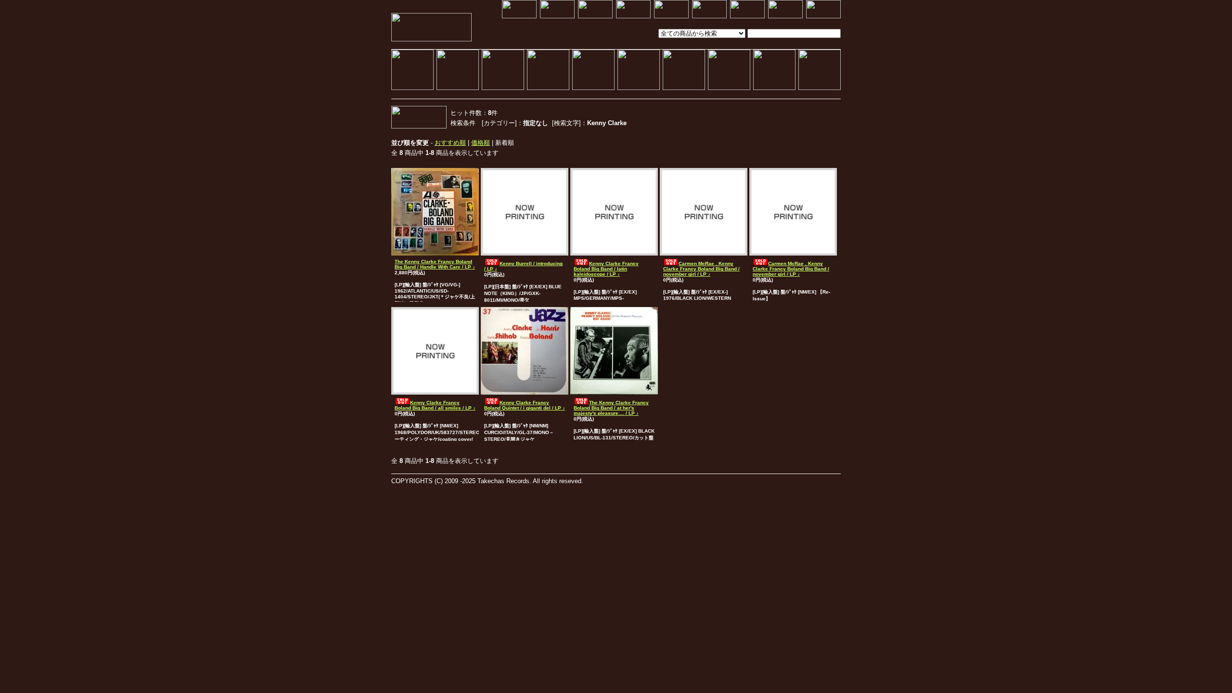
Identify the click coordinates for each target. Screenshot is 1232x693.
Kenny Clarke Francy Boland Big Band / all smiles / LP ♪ (435, 405)
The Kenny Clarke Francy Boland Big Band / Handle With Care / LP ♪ (435, 264)
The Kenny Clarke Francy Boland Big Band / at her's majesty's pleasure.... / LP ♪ (611, 408)
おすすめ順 (450, 142)
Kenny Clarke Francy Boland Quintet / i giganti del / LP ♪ (524, 405)
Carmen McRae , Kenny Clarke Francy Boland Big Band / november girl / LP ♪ (701, 269)
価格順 (480, 142)
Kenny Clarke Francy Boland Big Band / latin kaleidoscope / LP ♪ (606, 269)
